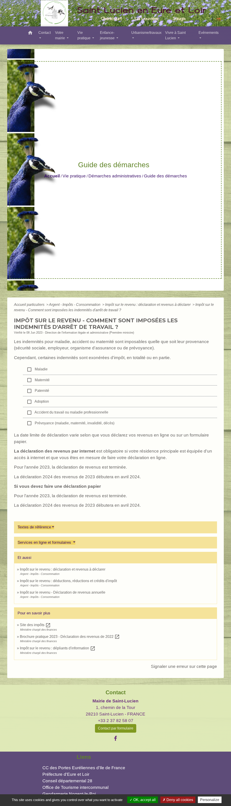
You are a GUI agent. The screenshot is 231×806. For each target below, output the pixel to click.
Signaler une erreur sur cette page (184, 666)
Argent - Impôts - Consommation (75, 305)
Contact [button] (44, 33)
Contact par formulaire (115, 728)
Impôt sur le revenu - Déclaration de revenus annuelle (62, 592)
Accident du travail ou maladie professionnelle (67, 412)
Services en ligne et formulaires (45, 542)
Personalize (209, 800)
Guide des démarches (165, 176)
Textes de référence (34, 527)
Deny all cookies (179, 800)
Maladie (37, 369)
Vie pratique (74, 176)
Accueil (52, 176)
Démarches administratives (114, 176)
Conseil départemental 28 (67, 780)
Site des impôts (35, 625)
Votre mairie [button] (60, 35)
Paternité (38, 391)
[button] (30, 33)
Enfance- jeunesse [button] (108, 35)
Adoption (38, 401)
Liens (84, 757)
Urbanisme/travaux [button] (146, 33)
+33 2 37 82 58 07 (115, 720)
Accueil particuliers (29, 305)
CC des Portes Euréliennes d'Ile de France (83, 767)
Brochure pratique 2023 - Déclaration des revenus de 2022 (70, 637)
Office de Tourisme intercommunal (75, 787)
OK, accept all (144, 800)
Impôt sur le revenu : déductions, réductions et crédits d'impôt (68, 581)
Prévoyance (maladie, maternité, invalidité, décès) (70, 423)
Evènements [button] (209, 33)
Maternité (38, 380)
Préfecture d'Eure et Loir (65, 774)
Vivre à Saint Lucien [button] (175, 35)
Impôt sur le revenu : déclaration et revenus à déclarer (148, 305)
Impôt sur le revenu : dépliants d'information (57, 648)
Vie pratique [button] (84, 35)
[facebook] (115, 738)
